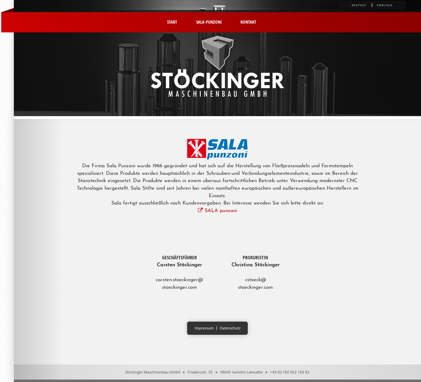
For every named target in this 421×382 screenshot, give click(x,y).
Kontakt (248, 22)
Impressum (204, 328)
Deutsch (359, 5)
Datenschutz (230, 328)
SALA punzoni (220, 210)
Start (172, 22)
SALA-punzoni (209, 22)
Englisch (384, 5)
